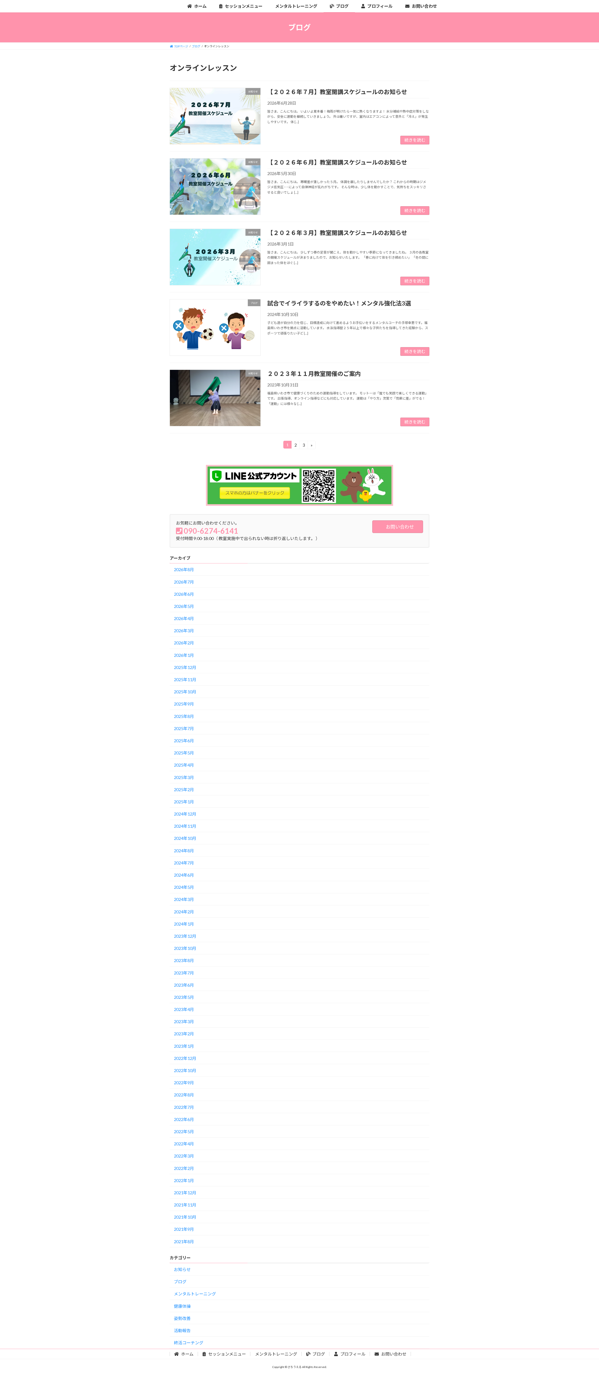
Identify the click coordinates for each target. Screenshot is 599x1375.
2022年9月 (184, 1082)
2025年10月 (185, 691)
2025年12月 (185, 667)
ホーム (187, 1354)
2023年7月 (184, 972)
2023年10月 (185, 948)
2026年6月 (184, 594)
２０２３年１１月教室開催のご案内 (314, 373)
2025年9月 (184, 703)
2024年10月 (185, 838)
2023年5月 (184, 997)
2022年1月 (184, 1180)
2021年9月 (184, 1229)
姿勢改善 (182, 1318)
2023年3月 (184, 1021)
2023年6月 (184, 985)
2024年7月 (184, 862)
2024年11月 (185, 826)
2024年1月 (184, 923)
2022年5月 (184, 1131)
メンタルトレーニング (195, 1293)
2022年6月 (184, 1119)
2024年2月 (184, 911)
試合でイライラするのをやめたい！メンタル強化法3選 (339, 303)
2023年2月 (184, 1033)
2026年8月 (184, 569)
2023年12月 (185, 936)
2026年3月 (184, 630)
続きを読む (414, 140)
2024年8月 (184, 850)
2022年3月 (184, 1155)
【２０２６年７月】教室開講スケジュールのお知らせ (337, 91)
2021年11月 (185, 1204)
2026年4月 (184, 618)
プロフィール (352, 1354)
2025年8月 (184, 716)
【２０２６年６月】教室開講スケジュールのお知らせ (337, 162)
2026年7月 (184, 582)
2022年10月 (185, 1070)
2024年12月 (185, 813)
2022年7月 (184, 1107)
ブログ (180, 1281)
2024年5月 (184, 887)
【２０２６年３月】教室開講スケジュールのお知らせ (337, 232)
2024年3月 (184, 899)
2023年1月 (184, 1046)
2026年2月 (184, 642)
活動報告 (182, 1330)
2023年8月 (184, 960)
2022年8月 (184, 1094)
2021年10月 (185, 1217)
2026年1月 (184, 655)
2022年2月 (184, 1168)
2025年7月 (184, 728)
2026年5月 (184, 606)
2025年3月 (184, 777)
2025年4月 (184, 765)
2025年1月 (184, 801)
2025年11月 (185, 679)
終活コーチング (188, 1342)
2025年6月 (184, 740)
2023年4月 (184, 1009)
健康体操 (182, 1306)
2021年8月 (184, 1241)
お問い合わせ (393, 1354)
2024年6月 (184, 875)
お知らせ (182, 1269)
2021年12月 (185, 1192)
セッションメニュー (227, 1354)
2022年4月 (184, 1143)
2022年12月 (185, 1058)
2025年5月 (184, 752)
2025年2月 (184, 789)
